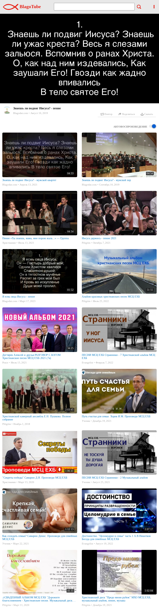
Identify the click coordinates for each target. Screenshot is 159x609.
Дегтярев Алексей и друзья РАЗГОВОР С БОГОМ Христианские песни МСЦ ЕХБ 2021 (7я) (31, 357)
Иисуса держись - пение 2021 (99, 238)
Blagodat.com (20, 113)
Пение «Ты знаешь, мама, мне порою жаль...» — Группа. (35, 238)
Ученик (86, 420)
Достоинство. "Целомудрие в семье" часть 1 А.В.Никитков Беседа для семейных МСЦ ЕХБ (116, 538)
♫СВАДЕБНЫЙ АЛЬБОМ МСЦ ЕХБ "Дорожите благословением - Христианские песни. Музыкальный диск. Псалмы (37, 599)
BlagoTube (29, 6)
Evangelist (87, 362)
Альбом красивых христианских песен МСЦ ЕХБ (111, 296)
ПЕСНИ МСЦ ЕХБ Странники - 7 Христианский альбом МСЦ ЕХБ (118, 357)
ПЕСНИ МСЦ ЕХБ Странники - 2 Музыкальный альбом (115, 477)
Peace (5, 362)
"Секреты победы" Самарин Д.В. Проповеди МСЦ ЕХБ (34, 477)
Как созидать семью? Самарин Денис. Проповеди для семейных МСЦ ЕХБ (39, 538)
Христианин (9, 242)
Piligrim (86, 242)
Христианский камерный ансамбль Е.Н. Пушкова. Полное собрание (36, 418)
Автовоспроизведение (130, 126)
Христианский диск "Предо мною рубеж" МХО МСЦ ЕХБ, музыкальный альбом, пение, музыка (116, 599)
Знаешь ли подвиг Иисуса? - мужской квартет (29, 180)
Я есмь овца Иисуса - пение (18, 296)
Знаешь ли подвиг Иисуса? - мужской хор (106, 180)
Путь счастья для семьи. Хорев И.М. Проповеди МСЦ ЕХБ (116, 416)
